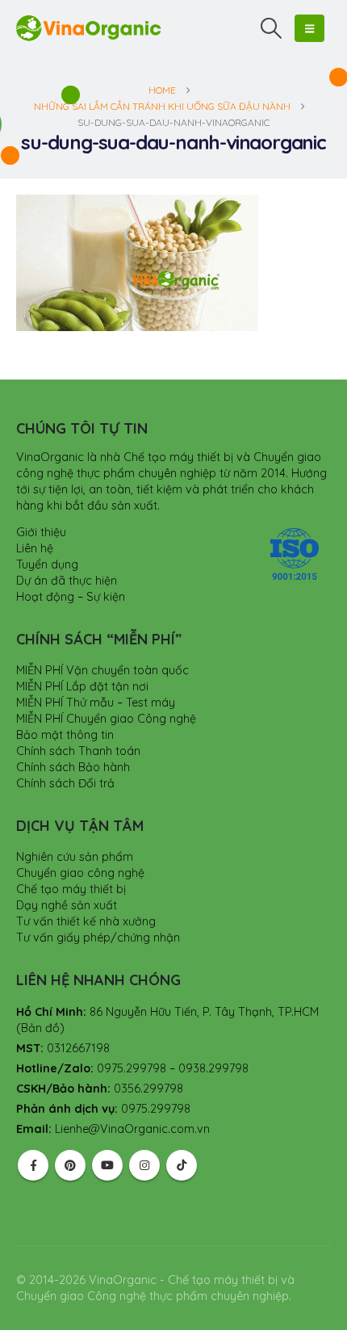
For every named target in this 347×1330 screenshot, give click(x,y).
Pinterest (70, 1165)
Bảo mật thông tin (65, 735)
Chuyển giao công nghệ (80, 873)
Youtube (107, 1165)
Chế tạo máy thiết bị (71, 889)
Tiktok (181, 1165)
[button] (271, 28)
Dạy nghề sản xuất (66, 905)
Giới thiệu (41, 532)
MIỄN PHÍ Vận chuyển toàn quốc (102, 670)
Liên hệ (34, 548)
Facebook (33, 1165)
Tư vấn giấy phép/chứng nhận (98, 937)
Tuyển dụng (47, 564)
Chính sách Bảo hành (73, 767)
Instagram (144, 1165)
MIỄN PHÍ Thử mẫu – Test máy (95, 702)
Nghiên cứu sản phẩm (74, 857)
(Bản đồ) (40, 1028)
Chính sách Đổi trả (65, 783)
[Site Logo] (88, 27)
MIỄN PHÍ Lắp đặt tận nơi (82, 686)
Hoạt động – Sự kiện (70, 596)
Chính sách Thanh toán (78, 751)
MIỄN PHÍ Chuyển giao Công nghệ (106, 718)
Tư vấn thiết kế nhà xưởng (86, 921)
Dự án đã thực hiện (66, 580)
